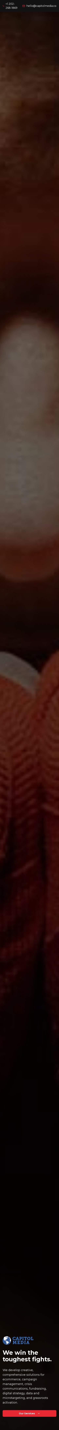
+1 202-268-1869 (11, 5)
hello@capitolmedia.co (41, 5)
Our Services (27, 1413)
